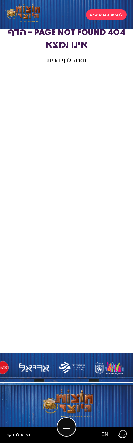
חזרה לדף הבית (66, 60)
